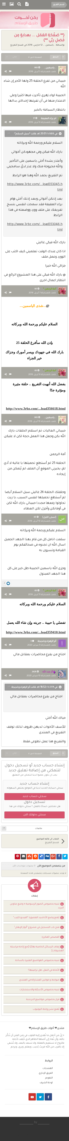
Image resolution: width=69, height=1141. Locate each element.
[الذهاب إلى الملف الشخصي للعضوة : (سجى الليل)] (62, 519)
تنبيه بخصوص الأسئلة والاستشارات (39, 989)
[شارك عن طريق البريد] (23, 856)
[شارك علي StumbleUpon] (29, 856)
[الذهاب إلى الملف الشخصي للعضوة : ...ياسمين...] (62, 70)
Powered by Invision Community (34, 1135)
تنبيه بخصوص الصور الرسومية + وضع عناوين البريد (37, 906)
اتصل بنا (34, 1127)
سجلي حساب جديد (34, 796)
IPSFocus (43, 1122)
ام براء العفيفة (48, 118)
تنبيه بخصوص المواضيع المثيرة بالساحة (37, 960)
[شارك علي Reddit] (35, 856)
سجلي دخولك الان (34, 814)
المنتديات (48, 1068)
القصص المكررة (50, 937)
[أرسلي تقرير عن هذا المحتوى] (10, 72)
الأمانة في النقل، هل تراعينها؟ (43, 970)
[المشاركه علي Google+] (53, 856)
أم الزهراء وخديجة (47, 641)
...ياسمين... (49, 45)
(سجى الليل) (49, 517)
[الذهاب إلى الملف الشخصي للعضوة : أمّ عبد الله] (62, 674)
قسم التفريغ (16, 45)
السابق (55, 57)
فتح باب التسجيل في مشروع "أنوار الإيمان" (36, 927)
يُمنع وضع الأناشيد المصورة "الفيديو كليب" (36, 917)
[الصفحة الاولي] (64, 57)
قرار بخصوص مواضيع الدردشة (42, 999)
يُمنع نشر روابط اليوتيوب (46, 1009)
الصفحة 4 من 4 (34, 57)
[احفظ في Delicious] (41, 856)
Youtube (32, 1096)
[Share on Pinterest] (17, 856)
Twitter (40, 1096)
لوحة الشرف (46, 1082)
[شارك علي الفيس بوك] (59, 856)
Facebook (48, 1096)
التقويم (49, 1078)
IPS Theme (26, 1122)
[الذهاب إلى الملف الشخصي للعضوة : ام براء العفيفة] (62, 120)
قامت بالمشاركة (42, 72)
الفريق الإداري (46, 1073)
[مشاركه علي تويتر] (65, 856)
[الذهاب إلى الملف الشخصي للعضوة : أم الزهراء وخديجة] (62, 643)
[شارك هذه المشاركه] (6, 72)
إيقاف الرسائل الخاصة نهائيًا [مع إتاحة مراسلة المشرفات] (37, 949)
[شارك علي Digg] (47, 856)
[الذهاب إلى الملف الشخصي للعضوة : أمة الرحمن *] (62, 291)
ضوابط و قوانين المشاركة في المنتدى (39, 980)
